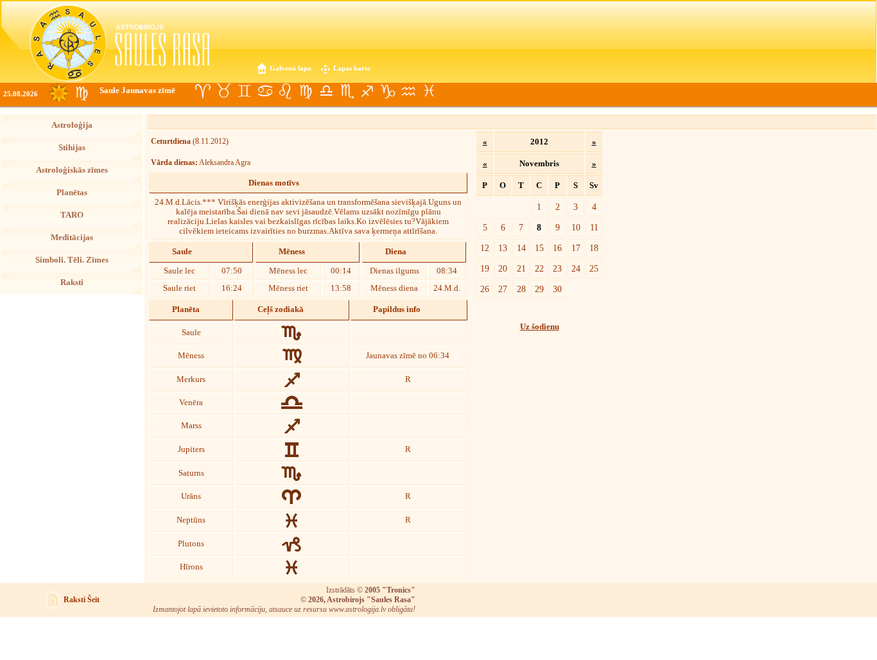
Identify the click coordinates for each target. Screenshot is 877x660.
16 (557, 248)
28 (521, 289)
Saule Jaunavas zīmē (137, 90)
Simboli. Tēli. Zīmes (72, 260)
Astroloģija (71, 125)
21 (521, 268)
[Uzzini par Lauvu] (285, 91)
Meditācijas (72, 237)
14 (521, 248)
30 (557, 289)
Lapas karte (351, 68)
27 (502, 289)
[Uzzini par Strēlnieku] (367, 91)
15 (539, 248)
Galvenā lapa (290, 68)
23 (557, 268)
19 (484, 268)
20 (502, 268)
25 (593, 268)
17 (575, 248)
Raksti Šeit (82, 599)
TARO (71, 215)
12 (484, 248)
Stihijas (71, 147)
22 (539, 268)
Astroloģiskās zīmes (72, 170)
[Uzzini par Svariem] (326, 91)
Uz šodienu (539, 326)
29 (539, 289)
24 (575, 268)
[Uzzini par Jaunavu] (305, 91)
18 (593, 248)
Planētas (71, 192)
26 (484, 289)
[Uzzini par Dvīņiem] (244, 91)
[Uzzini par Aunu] (203, 91)
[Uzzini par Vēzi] (264, 91)
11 (594, 227)
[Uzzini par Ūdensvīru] (408, 91)
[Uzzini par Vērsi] (223, 91)
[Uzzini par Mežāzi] (388, 91)
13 (502, 248)
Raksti (71, 282)
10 (575, 227)
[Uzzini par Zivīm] (429, 91)
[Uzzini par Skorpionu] (346, 91)
